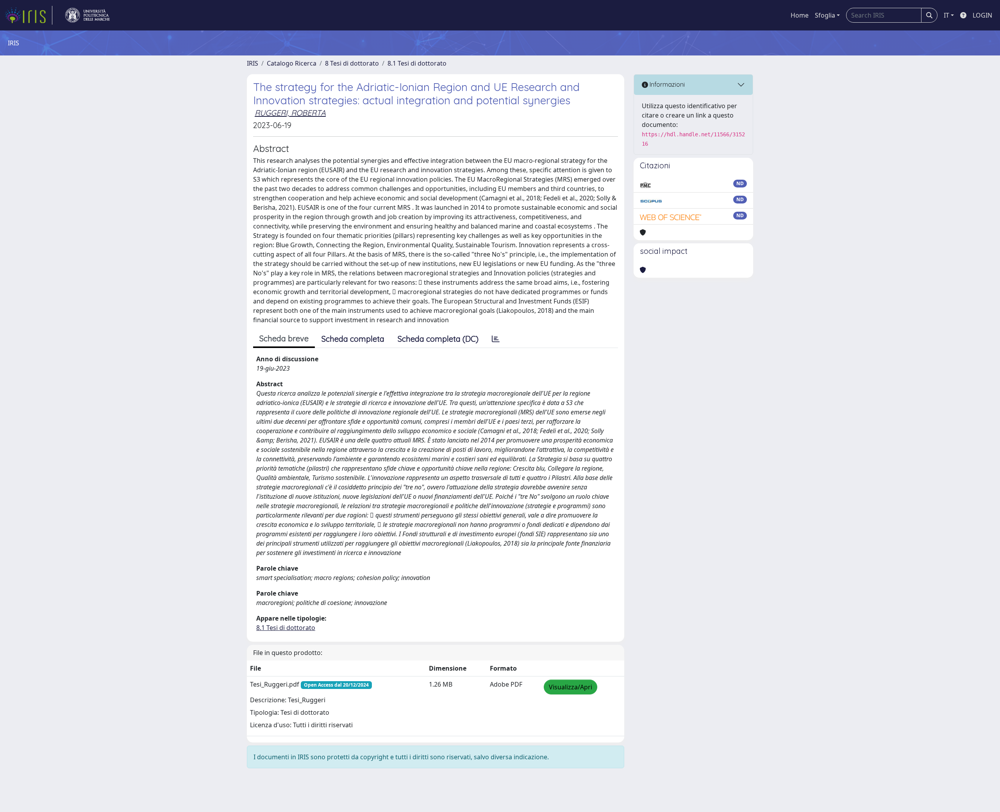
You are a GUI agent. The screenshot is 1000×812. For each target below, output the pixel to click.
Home (800, 15)
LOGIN (982, 15)
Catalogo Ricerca (291, 63)
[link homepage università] (87, 15)
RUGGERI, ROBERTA (290, 113)
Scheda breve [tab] (284, 338)
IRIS (252, 63)
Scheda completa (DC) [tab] (438, 339)
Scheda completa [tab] (352, 339)
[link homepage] (28, 15)
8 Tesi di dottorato (352, 63)
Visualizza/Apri (570, 687)
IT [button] (946, 15)
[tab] (495, 339)
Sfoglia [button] (825, 15)
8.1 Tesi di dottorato (417, 63)
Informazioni (666, 84)
